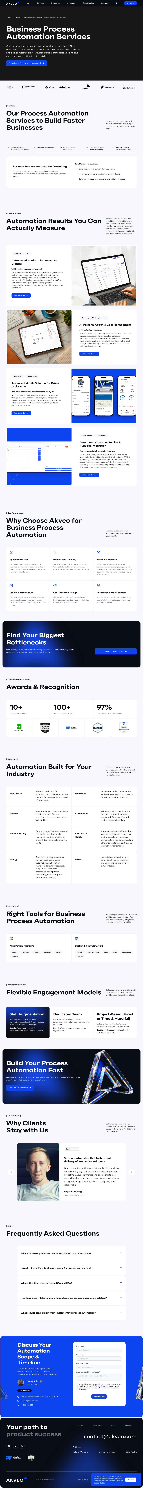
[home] (12, 3)
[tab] (19, 148)
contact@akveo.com (110, 1437)
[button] (11, 1172)
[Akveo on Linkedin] (15, 1446)
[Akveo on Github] (8, 1446)
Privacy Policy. (99, 1483)
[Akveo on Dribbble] (22, 1446)
